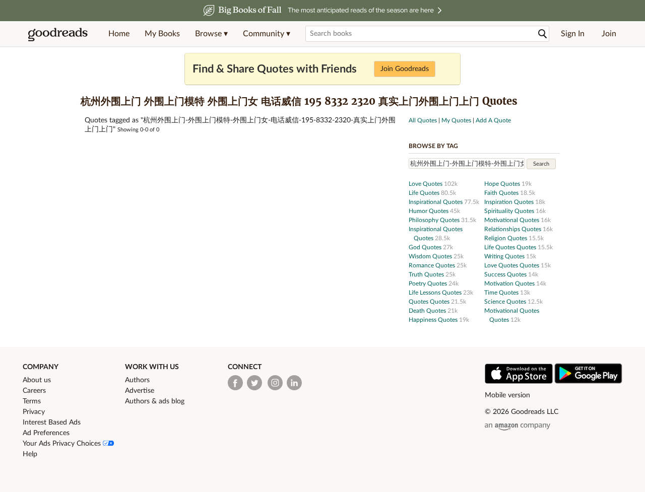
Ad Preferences (46, 433)
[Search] (542, 34)
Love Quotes (426, 184)
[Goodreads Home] (58, 33)
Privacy (34, 411)
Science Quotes (506, 302)
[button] (211, 33)
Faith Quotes (502, 193)
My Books (162, 34)
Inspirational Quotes (436, 202)
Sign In (573, 34)
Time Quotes (502, 293)
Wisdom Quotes (431, 256)
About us (37, 380)
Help (30, 454)
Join (609, 34)
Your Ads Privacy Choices (63, 443)
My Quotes (456, 120)
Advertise (139, 390)
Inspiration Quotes (509, 202)
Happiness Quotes (434, 320)
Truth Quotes (427, 274)
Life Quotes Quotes (511, 247)
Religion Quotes (506, 238)
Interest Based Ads (52, 422)
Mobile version (507, 395)
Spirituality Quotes (510, 211)
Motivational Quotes (512, 220)
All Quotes (423, 120)
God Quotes (426, 247)
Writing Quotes (505, 256)
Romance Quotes (433, 265)
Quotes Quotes (430, 302)
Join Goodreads (404, 69)
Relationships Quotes (513, 229)
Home (119, 34)
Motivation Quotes (510, 283)
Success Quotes (506, 274)
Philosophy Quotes (435, 220)
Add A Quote (493, 120)
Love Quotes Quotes (512, 265)
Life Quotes (425, 193)
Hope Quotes (503, 184)
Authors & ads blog (154, 401)
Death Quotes (428, 311)
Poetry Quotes (428, 283)
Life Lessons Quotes (436, 293)
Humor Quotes (429, 211)
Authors (137, 380)
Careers (34, 390)
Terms (32, 401)
